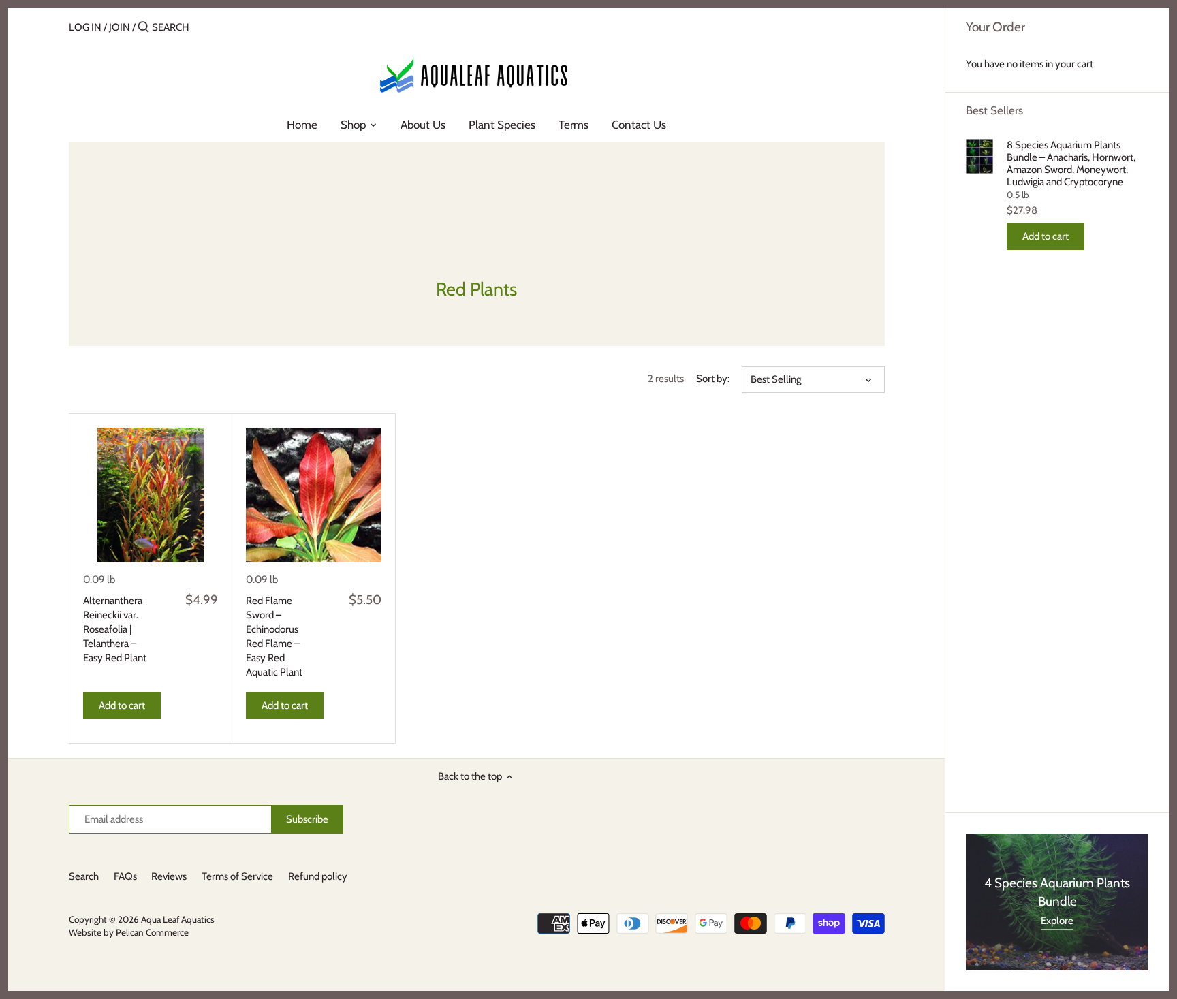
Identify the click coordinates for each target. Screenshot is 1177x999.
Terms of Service (237, 876)
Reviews (169, 876)
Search (84, 876)
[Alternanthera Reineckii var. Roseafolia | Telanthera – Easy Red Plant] (150, 495)
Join (119, 27)
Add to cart (1045, 236)
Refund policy (317, 876)
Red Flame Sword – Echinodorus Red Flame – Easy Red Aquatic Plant (274, 636)
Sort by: (712, 378)
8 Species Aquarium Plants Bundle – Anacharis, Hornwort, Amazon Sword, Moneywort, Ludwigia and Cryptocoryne (1071, 163)
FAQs (125, 876)
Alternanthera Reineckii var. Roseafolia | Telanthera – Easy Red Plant (114, 629)
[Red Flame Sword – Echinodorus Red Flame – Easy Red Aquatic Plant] (313, 495)
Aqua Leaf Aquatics (178, 919)
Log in (85, 27)
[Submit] (143, 27)
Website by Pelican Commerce (129, 932)
